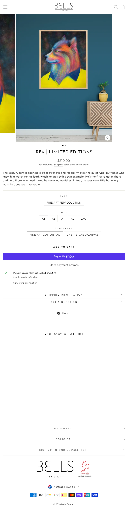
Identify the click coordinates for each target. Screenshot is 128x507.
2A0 (83, 218)
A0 (72, 218)
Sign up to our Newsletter (63, 450)
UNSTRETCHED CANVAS (82, 234)
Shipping (58, 164)
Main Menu (63, 428)
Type (64, 196)
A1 (62, 218)
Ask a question (64, 302)
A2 (53, 218)
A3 (43, 218)
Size (64, 212)
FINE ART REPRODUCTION (64, 202)
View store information (25, 282)
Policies (63, 439)
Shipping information (64, 294)
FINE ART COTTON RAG (45, 234)
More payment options (64, 265)
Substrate (64, 228)
